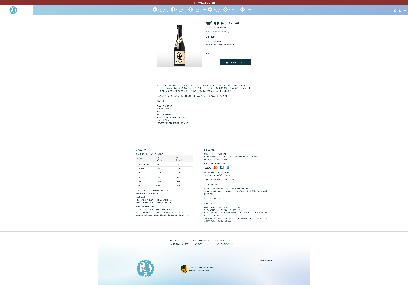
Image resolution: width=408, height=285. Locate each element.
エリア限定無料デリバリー (225, 244)
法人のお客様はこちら (202, 240)
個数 (208, 53)
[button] (216, 27)
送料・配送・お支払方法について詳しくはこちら (219, 179)
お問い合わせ (174, 240)
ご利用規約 (198, 244)
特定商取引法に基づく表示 (179, 244)
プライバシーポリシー (224, 240)
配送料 (211, 45)
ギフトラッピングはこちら (212, 198)
